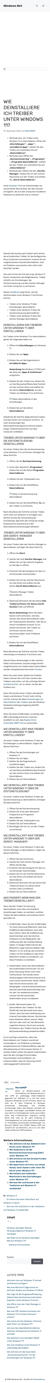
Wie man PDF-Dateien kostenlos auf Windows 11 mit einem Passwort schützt (23, 1314)
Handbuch (14, 292)
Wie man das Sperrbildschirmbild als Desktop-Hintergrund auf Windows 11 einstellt (24, 1331)
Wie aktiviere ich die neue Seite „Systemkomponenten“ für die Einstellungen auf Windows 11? (21, 1355)
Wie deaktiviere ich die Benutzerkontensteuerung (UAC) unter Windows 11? (26, 1153)
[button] (37, 5)
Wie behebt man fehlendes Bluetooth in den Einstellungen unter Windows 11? (25, 1176)
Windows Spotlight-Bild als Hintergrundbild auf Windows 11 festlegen (21, 1231)
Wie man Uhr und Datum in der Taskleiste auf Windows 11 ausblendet (24, 1185)
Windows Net (12, 5)
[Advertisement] (25, 38)
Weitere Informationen (19, 1245)
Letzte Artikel (15, 1082)
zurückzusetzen (10, 684)
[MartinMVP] (9, 1093)
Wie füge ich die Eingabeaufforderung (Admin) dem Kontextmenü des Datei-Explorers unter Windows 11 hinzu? (24, 1297)
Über (6, 1082)
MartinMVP (21, 1087)
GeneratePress (39, 1379)
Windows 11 (14, 186)
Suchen (10, 1257)
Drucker (38, 669)
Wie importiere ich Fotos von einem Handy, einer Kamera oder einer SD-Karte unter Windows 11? (27, 1167)
